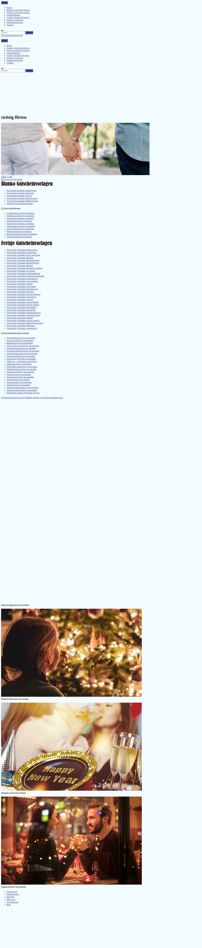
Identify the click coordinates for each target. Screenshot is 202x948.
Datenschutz (13, 894)
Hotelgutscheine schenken (19, 221)
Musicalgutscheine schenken (20, 229)
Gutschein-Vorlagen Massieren (21, 297)
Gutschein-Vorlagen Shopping (21, 310)
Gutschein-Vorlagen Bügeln (20, 266)
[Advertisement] (101, 92)
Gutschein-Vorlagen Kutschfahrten (23, 294)
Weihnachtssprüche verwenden (22, 390)
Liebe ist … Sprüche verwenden (22, 361)
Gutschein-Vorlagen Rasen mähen (23, 305)
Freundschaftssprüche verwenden (23, 351)
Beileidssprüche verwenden (20, 343)
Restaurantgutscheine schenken (22, 234)
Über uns (11, 899)
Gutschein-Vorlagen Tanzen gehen (23, 320)
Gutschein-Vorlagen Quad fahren (23, 302)
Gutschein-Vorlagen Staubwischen (23, 315)
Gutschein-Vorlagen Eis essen (21, 271)
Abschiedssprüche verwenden (21, 338)
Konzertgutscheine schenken (20, 224)
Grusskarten (12, 902)
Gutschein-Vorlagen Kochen (20, 292)
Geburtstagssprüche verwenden (22, 354)
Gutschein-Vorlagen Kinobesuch (22, 289)
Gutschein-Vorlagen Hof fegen (21, 287)
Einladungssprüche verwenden (21, 348)
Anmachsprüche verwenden (20, 341)
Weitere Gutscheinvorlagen (20, 204)
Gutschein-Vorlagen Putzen (20, 300)
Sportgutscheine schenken (19, 237)
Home (9, 7)
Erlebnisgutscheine (15, 22)
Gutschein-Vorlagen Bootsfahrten (23, 263)
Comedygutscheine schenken (21, 213)
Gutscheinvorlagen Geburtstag (21, 191)
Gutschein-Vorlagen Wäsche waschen (25, 323)
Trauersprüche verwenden (19, 382)
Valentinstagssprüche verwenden (22, 388)
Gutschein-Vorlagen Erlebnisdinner (23, 273)
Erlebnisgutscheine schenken (20, 216)
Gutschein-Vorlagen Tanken (20, 318)
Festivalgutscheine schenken (20, 218)
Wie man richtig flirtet (11, 180)
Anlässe (10, 25)
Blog (9, 905)
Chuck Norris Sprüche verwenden (23, 346)
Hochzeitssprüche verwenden (21, 356)
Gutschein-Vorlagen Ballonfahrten (23, 260)
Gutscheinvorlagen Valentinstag (22, 198)
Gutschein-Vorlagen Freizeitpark (22, 279)
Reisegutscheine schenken (19, 232)
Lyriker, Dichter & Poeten (18, 17)
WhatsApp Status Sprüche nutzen (23, 393)
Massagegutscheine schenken (21, 226)
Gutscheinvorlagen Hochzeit (20, 193)
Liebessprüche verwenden (19, 364)
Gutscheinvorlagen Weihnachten (22, 201)
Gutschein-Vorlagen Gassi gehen (22, 281)
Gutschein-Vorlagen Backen (20, 258)
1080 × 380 (6, 177)
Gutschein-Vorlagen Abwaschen (22, 250)
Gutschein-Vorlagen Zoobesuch (22, 328)
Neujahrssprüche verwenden (20, 372)
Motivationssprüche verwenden (22, 367)
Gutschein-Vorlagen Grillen (20, 284)
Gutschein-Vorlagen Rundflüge (21, 307)
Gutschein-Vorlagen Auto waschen (23, 255)
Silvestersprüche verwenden (20, 377)
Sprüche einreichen (15, 20)
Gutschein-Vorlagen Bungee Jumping (24, 268)
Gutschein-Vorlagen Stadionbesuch (24, 313)
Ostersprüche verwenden (19, 375)
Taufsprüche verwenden (18, 380)
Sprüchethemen (13, 15)
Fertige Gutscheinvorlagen (18, 12)
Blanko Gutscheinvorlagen (18, 10)
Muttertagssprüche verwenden (21, 369)
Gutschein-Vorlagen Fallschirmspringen (25, 276)
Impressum (12, 892)
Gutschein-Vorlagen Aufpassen (21, 253)
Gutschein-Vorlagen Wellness (21, 326)
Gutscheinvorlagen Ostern (19, 196)
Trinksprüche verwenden (18, 385)
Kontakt (10, 897)
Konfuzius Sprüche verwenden (21, 359)
